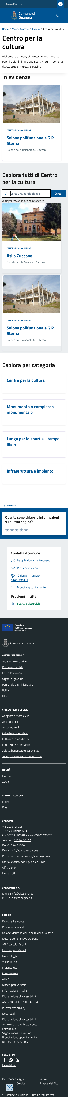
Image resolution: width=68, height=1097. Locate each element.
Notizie (6, 776)
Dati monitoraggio (13, 1079)
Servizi (43, 1079)
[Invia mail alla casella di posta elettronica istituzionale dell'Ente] (25, 850)
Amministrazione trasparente (19, 1024)
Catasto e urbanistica (15, 733)
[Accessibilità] (10, 1087)
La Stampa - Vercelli (14, 950)
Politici (6, 690)
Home (5, 29)
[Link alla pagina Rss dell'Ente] (17, 1060)
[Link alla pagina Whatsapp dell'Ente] (11, 1060)
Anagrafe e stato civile (15, 716)
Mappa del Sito (49, 1083)
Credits (21, 1083)
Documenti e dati (12, 667)
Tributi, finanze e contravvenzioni (22, 756)
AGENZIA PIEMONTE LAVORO (20, 1002)
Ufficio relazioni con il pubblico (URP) (23, 862)
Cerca (58, 193)
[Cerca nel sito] (57, 15)
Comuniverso (10, 973)
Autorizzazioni (10, 727)
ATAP (5, 979)
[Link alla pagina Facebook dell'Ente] (4, 1060)
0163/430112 (22, 840)
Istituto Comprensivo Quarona (20, 938)
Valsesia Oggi (10, 961)
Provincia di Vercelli (13, 927)
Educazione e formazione (17, 745)
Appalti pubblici (11, 721)
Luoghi (36, 29)
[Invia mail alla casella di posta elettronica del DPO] (22, 893)
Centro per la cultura (19, 130)
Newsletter (9, 1065)
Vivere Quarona (20, 29)
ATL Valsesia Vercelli (14, 944)
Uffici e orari (9, 867)
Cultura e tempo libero (15, 739)
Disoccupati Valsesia (14, 985)
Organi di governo (12, 679)
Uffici (5, 696)
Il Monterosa (9, 967)
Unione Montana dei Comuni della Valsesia (27, 933)
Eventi (6, 807)
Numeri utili (9, 873)
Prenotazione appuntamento (19, 1037)
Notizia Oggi (9, 956)
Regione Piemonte (13, 4)
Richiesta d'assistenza (15, 1042)
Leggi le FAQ (9, 1029)
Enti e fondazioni (12, 673)
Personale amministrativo (17, 684)
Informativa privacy (13, 1008)
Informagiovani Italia (14, 990)
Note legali (8, 1013)
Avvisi (5, 782)
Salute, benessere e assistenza (20, 750)
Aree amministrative (14, 661)
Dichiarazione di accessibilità (19, 996)
